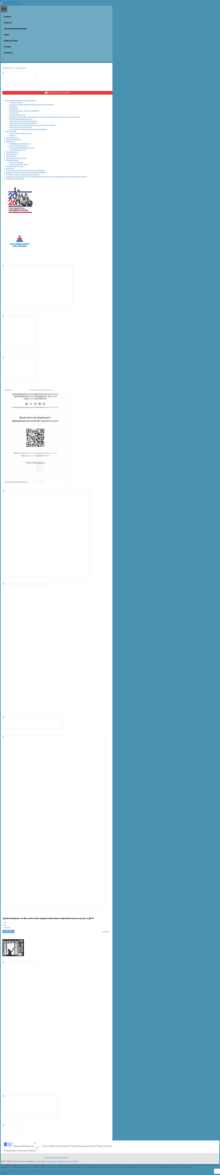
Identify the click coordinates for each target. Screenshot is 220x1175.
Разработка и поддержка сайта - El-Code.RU (62, 1161)
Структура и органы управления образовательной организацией (31, 105)
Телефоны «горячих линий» (15, 179)
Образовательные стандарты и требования (24, 111)
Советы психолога (12, 154)
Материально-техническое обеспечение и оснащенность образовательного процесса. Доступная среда (44, 117)
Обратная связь (11, 40)
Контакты (8, 52)
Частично (7, 928)
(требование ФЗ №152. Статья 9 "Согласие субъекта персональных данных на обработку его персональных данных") (40, 1171)
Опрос (6, 34)
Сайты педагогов (12, 137)
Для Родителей (11, 131)
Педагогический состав (17, 115)
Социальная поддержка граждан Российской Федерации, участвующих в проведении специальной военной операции (46, 177)
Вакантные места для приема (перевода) (23, 123)
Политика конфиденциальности (56, 1158)
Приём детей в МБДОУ (13, 140)
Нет (5, 925)
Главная (7, 16)
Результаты (105, 931)
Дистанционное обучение (15, 28)
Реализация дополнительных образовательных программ (26, 172)
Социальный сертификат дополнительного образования (25, 170)
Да (5, 922)
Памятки (12, 135)
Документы (13, 107)
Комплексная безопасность (18, 146)
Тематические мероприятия (18, 164)
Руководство (13, 113)
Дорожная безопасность (17, 150)
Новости (8, 22)
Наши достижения (12, 160)
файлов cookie (52, 1165)
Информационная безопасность (20, 144)
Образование (13, 109)
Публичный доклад (12, 152)
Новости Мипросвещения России (20, 133)
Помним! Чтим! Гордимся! (14, 166)
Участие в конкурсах (16, 162)
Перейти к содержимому (9, 2)
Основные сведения (16, 102)
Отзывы (7, 46)
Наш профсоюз (11, 156)
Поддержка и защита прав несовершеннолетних (22, 175)
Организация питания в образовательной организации (28, 129)
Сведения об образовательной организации (21, 100)
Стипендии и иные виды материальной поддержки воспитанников (32, 125)
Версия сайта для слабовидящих (59, 93)
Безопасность (10, 142)
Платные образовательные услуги (20, 119)
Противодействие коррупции (16, 158)
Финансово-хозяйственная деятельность (23, 121)
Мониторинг (10, 168)
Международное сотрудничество (20, 127)
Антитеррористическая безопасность (22, 148)
